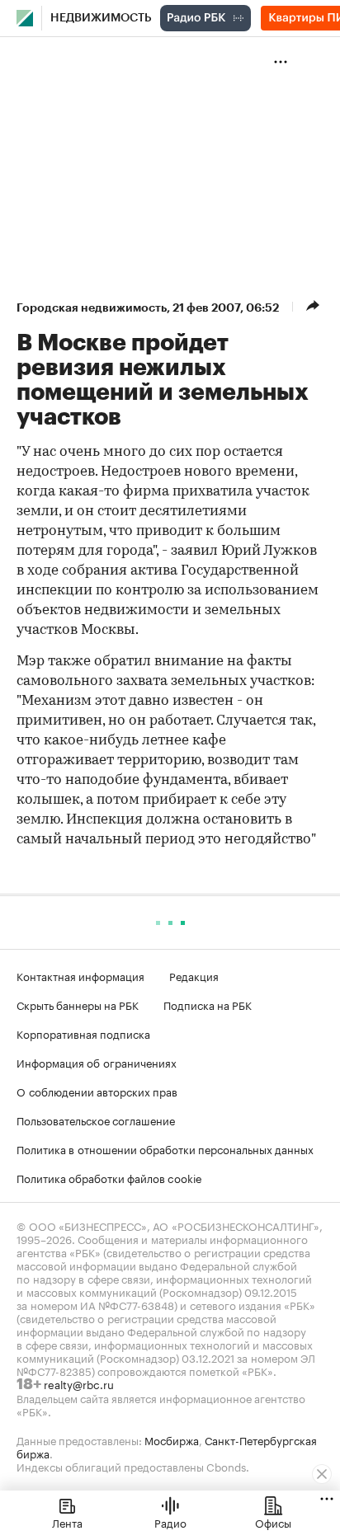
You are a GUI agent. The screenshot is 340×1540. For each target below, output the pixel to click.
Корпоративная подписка (83, 1033)
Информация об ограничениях (97, 1062)
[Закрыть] (322, 1474)
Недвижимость (101, 18)
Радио (170, 1522)
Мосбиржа (171, 1439)
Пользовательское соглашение (96, 1119)
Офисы (273, 1522)
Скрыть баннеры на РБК (78, 1004)
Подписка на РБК (207, 1004)
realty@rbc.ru (79, 1383)
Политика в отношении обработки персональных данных (165, 1148)
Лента (67, 1522)
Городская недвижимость (92, 307)
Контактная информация (80, 975)
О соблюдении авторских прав (97, 1090)
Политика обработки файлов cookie (109, 1177)
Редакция (194, 975)
